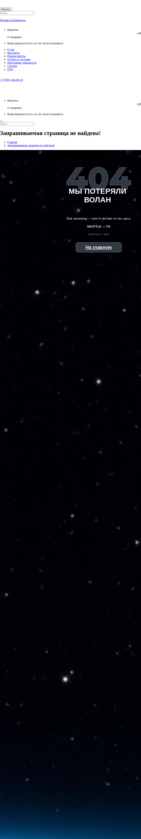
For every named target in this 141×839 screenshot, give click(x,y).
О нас (11, 49)
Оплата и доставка (19, 59)
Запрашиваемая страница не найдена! (31, 145)
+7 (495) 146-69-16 (11, 79)
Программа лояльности (22, 62)
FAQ (10, 69)
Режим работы (16, 56)
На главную (99, 247)
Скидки (12, 66)
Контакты (13, 52)
